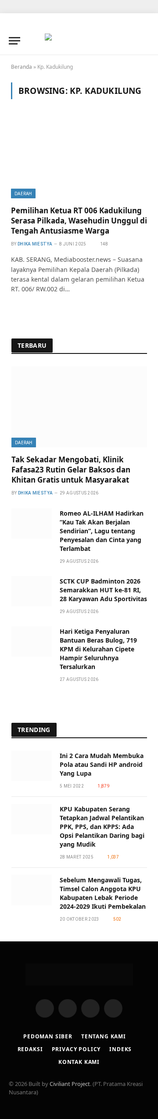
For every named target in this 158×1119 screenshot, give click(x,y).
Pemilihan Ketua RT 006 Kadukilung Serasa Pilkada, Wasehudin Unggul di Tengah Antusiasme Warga (79, 220)
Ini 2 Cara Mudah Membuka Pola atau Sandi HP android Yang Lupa (102, 764)
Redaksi (30, 1049)
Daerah (23, 193)
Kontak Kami (79, 1062)
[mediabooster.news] (79, 40)
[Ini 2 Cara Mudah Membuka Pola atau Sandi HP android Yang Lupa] (31, 766)
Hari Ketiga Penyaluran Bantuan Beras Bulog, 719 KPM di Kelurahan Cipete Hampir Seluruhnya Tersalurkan (98, 649)
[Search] (145, 41)
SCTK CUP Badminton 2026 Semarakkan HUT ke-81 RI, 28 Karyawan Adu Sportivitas (103, 590)
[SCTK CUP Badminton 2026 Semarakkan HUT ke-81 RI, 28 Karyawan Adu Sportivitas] (31, 591)
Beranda (21, 67)
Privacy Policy (76, 1049)
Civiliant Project (70, 1084)
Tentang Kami (103, 1036)
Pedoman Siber (47, 1036)
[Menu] (14, 41)
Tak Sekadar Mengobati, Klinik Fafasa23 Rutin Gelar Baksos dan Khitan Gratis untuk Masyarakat (70, 469)
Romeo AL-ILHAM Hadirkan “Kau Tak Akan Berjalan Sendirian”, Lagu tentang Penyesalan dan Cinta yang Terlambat (102, 531)
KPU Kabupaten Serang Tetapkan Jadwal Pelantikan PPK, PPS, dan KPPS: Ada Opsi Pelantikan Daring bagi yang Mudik (102, 826)
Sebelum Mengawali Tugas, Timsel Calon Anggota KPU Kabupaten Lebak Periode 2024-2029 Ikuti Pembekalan (103, 893)
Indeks (120, 1049)
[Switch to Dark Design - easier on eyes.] (131, 41)
